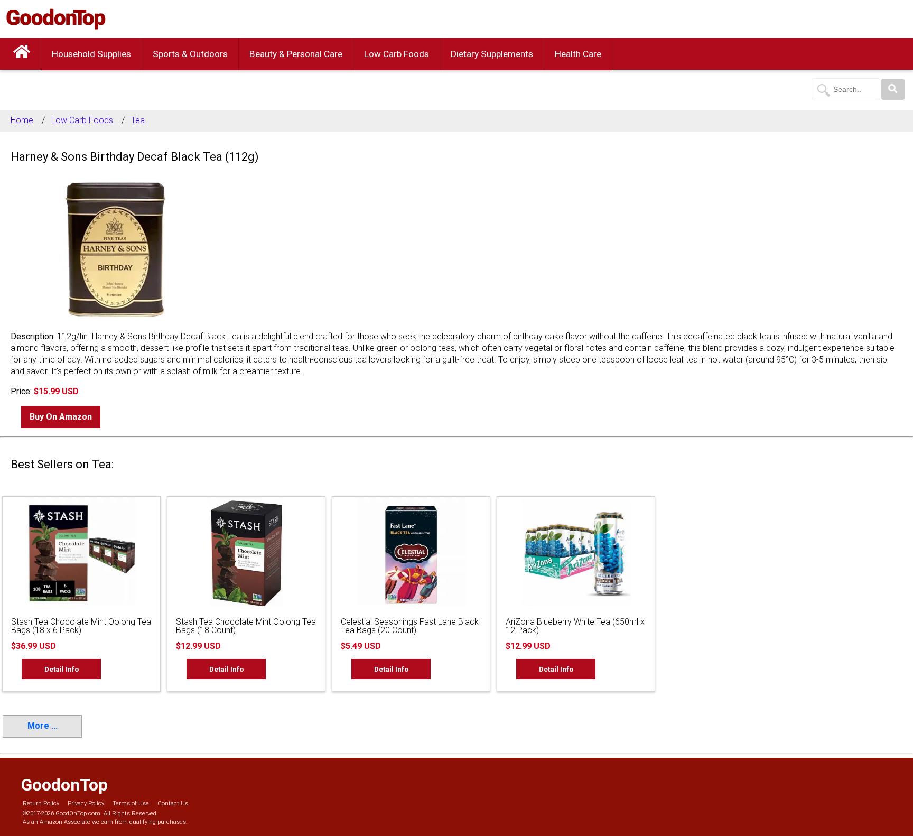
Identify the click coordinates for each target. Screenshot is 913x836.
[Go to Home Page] (22, 54)
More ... (42, 726)
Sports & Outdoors (190, 54)
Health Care (578, 54)
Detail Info (61, 669)
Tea (138, 120)
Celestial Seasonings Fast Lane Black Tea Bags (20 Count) (410, 626)
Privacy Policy (86, 803)
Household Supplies (91, 54)
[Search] (893, 89)
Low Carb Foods (396, 54)
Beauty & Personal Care (295, 54)
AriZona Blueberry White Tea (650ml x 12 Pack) (575, 626)
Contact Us (172, 803)
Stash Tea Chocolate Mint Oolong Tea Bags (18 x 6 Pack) (81, 626)
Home (22, 120)
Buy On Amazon (61, 417)
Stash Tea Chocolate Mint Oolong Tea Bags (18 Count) (246, 626)
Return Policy (41, 803)
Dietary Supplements (492, 54)
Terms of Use (131, 803)
